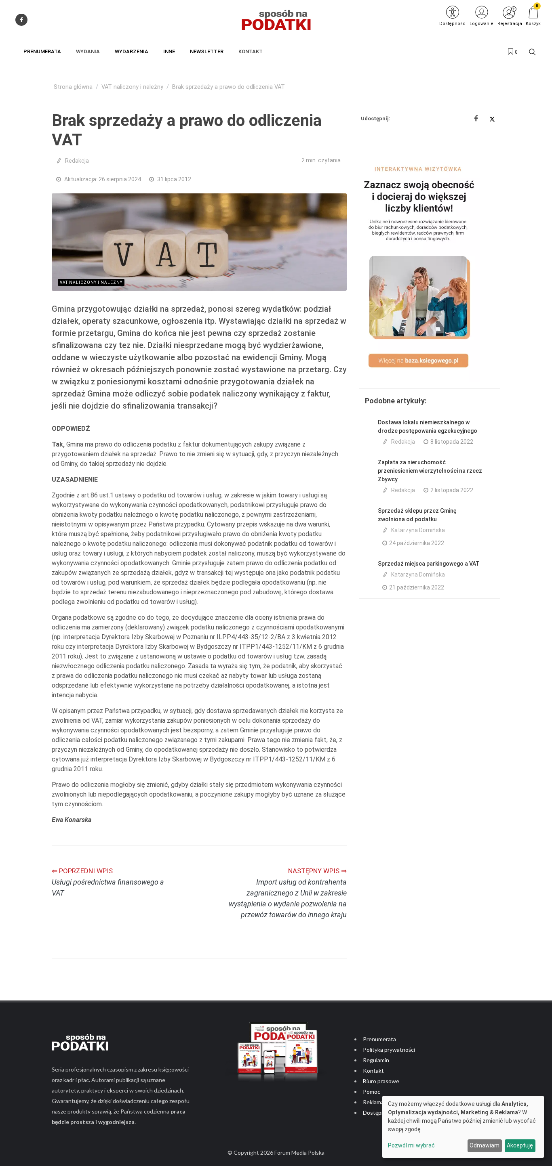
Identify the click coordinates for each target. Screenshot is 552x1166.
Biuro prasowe (381, 1081)
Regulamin (376, 1060)
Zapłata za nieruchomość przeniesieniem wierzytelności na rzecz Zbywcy (430, 470)
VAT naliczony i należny (132, 87)
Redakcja (77, 160)
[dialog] (463, 1127)
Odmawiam (484, 1145)
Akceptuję (520, 1145)
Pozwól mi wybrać (411, 1145)
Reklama (373, 1102)
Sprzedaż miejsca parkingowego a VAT (429, 563)
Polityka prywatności (389, 1049)
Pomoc (371, 1091)
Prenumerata (379, 1039)
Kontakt (373, 1070)
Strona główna (73, 87)
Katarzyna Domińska (418, 530)
